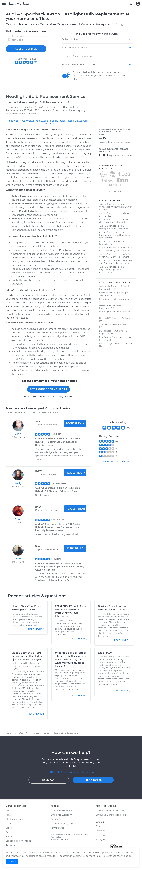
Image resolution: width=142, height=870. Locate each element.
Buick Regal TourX (108, 331)
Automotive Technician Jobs (110, 810)
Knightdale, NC (106, 333)
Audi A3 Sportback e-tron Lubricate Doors (111, 242)
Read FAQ (48, 780)
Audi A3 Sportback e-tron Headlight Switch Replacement (114, 227)
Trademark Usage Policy (63, 823)
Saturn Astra (105, 324)
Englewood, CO (106, 308)
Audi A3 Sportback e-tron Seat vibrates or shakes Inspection (114, 221)
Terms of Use (57, 827)
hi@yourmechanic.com (81, 772)
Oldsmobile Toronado (109, 286)
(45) (36, 62)
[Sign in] (137, 3)
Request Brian (75, 509)
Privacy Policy (58, 819)
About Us (10, 810)
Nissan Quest (105, 305)
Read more (35, 629)
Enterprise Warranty (61, 814)
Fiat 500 (103, 299)
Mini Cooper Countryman (111, 337)
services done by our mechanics (114, 142)
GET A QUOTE (93, 780)
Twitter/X (100, 835)
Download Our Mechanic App (111, 814)
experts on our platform (120, 155)
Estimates (11, 836)
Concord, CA (115, 295)
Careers (10, 823)
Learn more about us (116, 192)
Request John (75, 423)
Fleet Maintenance (15, 819)
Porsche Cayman (107, 343)
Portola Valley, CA (107, 289)
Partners (10, 845)
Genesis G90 (105, 318)
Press (8, 814)
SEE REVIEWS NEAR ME (116, 461)
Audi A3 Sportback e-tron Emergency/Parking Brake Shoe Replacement (114, 235)
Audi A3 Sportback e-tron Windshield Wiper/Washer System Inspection (115, 207)
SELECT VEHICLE (26, 49)
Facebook (101, 826)
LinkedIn (100, 830)
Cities (9, 827)
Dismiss (12, 861)
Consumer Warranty (61, 810)
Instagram (101, 839)
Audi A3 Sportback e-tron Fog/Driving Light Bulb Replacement (111, 270)
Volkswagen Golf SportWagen (113, 292)
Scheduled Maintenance (18, 840)
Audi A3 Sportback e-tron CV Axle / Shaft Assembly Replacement (115, 249)
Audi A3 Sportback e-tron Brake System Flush (114, 214)
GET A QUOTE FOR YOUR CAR (48, 389)
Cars (8, 832)
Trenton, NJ (107, 340)
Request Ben (75, 548)
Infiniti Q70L (105, 312)
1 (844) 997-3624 (57, 772)
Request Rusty (75, 472)
